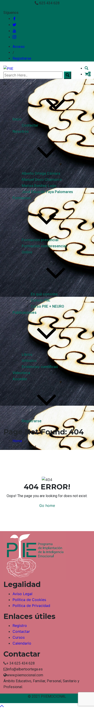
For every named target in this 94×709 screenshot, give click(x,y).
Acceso (19, 46)
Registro (20, 625)
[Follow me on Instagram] (14, 37)
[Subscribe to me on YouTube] (14, 31)
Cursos (19, 637)
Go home (47, 505)
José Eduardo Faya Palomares (47, 192)
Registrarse (22, 58)
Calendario (22, 643)
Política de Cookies (29, 599)
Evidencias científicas (40, 367)
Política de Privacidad (31, 605)
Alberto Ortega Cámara (41, 173)
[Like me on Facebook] (14, 19)
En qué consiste (44, 294)
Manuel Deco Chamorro (42, 179)
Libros (27, 354)
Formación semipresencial (44, 246)
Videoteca (21, 373)
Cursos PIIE (40, 300)
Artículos (29, 360)
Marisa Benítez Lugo (39, 186)
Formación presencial (40, 240)
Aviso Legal (22, 593)
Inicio (17, 119)
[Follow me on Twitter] (14, 25)
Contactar (30, 125)
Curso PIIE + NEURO (47, 306)
